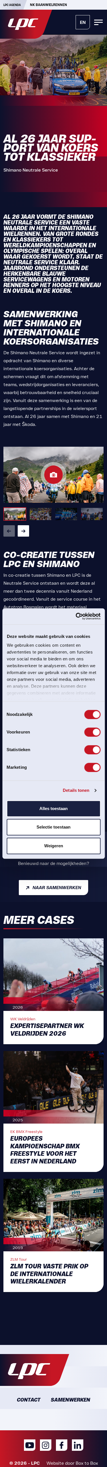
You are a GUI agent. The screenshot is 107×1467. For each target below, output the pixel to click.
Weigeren (53, 845)
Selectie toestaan (53, 827)
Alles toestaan (53, 808)
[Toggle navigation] (98, 22)
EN (83, 22)
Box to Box (87, 1463)
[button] (9, 531)
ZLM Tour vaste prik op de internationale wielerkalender (49, 1274)
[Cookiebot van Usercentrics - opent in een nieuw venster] (76, 616)
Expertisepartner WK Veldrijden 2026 (47, 1029)
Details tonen (76, 790)
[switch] (92, 732)
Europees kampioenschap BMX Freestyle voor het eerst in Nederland (45, 1150)
